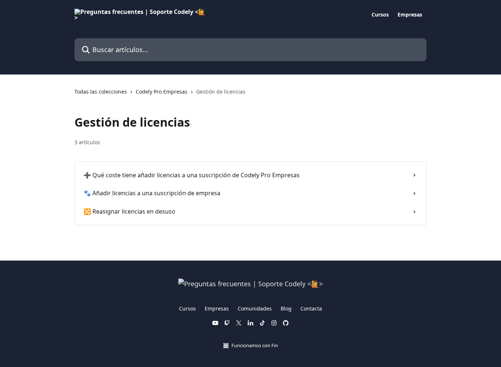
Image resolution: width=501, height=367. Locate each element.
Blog (286, 308)
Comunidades (255, 308)
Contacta (311, 308)
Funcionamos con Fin (254, 345)
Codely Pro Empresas (161, 91)
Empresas (410, 14)
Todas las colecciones (100, 91)
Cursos (380, 14)
